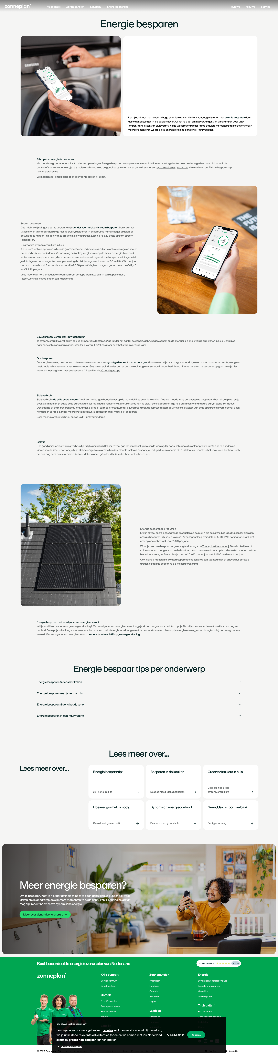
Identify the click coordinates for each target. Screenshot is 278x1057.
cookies (108, 1030)
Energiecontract (117, 6)
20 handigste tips (110, 370)
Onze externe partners (71, 1046)
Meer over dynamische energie (43, 914)
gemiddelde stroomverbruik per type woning (68, 274)
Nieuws (250, 6)
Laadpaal (95, 6)
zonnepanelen (192, 537)
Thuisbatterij (53, 6)
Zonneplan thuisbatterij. (215, 546)
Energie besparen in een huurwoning (60, 715)
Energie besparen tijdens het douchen (61, 704)
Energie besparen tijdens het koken (59, 682)
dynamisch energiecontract (172, 167)
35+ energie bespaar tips (64, 176)
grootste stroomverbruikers (80, 249)
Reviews (234, 6)
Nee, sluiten (177, 1034)
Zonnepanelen (75, 6)
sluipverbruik (62, 417)
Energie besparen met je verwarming (60, 693)
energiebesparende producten (173, 533)
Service (265, 6)
